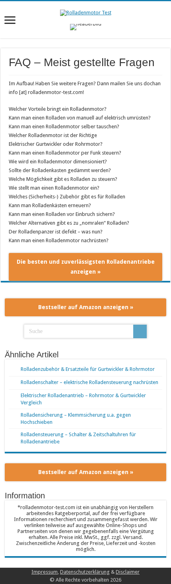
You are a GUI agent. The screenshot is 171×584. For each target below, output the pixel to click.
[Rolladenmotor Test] (85, 12)
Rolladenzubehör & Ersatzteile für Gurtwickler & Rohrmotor (88, 369)
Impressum (44, 572)
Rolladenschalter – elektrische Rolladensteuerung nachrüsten (89, 382)
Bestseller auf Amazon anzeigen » (85, 307)
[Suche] (140, 331)
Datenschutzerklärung (85, 572)
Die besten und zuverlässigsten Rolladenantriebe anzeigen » (86, 267)
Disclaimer (128, 572)
